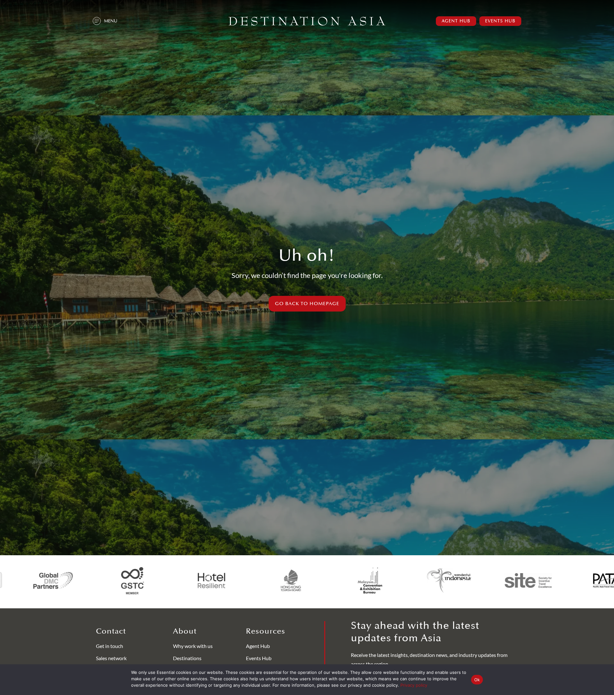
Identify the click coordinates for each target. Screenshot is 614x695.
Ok (477, 679)
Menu (110, 21)
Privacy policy (413, 685)
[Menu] (97, 21)
